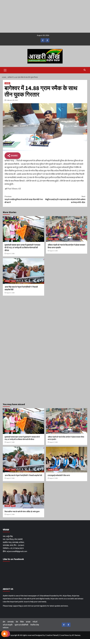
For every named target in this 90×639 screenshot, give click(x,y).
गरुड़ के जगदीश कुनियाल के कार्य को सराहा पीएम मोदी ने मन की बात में (24, 199)
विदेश (22, 622)
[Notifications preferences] (4, 633)
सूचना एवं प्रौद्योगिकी (21, 625)
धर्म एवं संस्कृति (7, 625)
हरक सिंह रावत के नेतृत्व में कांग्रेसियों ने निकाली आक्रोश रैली (23, 475)
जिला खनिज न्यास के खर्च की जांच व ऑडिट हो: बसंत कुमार (22, 511)
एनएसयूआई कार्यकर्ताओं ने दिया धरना (59, 475)
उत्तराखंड (7, 83)
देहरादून (13, 239)
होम (4, 622)
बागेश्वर (56, 469)
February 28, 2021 (12, 100)
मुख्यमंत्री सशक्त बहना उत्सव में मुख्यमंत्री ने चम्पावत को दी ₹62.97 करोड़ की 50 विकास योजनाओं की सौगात (22, 248)
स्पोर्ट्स (35, 622)
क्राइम (28, 622)
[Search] (84, 70)
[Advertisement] (45, 16)
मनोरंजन (5, 628)
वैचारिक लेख (34, 625)
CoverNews (64, 635)
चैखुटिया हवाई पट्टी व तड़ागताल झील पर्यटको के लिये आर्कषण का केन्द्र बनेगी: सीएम (65, 199)
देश (17, 622)
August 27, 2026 (10, 253)
